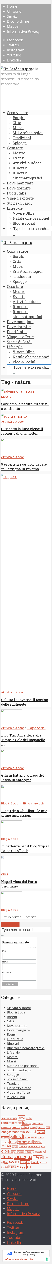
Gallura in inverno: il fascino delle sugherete (24, 702)
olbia (5, 1151)
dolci (48, 1128)
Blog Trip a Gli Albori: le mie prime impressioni (24, 813)
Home (12, 6)
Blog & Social (24, 223)
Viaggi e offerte (20, 198)
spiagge (37, 1157)
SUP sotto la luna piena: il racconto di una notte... (22, 431)
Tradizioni (22, 137)
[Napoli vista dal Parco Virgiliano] (11, 868)
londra (41, 1137)
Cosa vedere (17, 112)
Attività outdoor (27, 162)
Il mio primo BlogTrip (18, 917)
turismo (12, 1166)
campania (16, 1127)
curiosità (41, 1127)
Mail (5, 951)
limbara (34, 1137)
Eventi (19, 157)
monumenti (24, 1141)
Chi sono (14, 11)
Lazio (27, 1137)
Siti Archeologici (28, 132)
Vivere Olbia (24, 213)
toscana (14, 1162)
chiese (25, 1127)
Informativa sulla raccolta (19, 1259)
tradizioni (25, 1162)
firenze (40, 1132)
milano (13, 1142)
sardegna (23, 1156)
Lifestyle (15, 208)
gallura (16, 1136)
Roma (7, 1156)
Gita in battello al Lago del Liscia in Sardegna (22, 777)
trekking (4, 1167)
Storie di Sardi (19, 203)
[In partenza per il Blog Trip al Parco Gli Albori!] (11, 833)
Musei (18, 127)
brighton (27, 1123)
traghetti (35, 1162)
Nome (5, 962)
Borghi (19, 117)
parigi (13, 1152)
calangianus (37, 1123)
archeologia (9, 1118)
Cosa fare (15, 147)
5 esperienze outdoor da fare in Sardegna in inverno (24, 466)
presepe (20, 1152)
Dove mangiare (20, 183)
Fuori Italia (17, 193)
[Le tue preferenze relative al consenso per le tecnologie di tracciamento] (47, 1259)
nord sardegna (36, 1146)
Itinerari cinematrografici (27, 175)
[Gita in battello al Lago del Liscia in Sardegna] (11, 762)
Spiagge (20, 142)
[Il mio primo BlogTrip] (11, 904)
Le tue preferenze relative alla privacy (29, 1253)
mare (5, 1141)
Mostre (19, 152)
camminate (6, 1127)
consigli (33, 1127)
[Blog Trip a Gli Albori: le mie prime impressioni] (11, 798)
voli (29, 1167)
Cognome (6, 972)
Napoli (15, 1146)
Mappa (13, 26)
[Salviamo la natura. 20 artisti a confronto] (18, 391)
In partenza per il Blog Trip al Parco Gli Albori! (25, 848)
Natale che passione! (31, 218)
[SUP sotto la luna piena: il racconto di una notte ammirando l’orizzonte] (14, 416)
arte (21, 1118)
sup (6, 1162)
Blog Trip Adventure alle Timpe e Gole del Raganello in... (23, 740)
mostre (38, 1141)
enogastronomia (13, 1132)
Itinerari (20, 167)
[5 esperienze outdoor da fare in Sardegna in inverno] (11, 451)
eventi (31, 1131)
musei (6, 1146)
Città (17, 122)
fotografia (5, 1138)
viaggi (21, 1166)
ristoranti (40, 1151)
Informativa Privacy (23, 31)
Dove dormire (19, 188)
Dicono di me (18, 21)
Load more (10, 924)
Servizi (12, 16)
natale (23, 1146)
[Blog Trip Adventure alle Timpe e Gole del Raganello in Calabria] (11, 722)
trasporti (43, 1162)
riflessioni (29, 1152)
